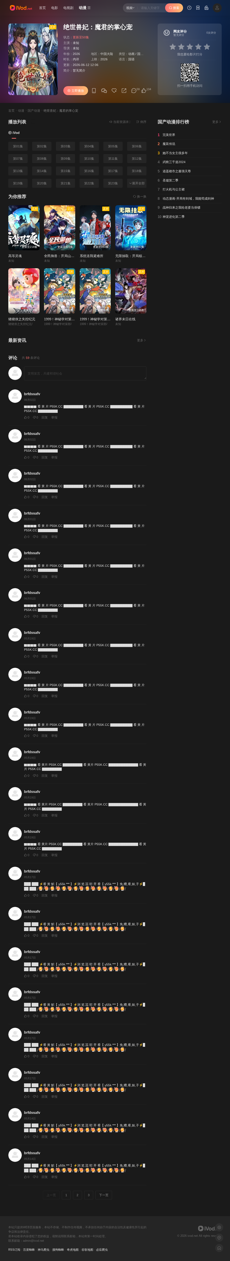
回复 (45, 417)
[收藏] (114, 91)
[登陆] (217, 7)
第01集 (18, 146)
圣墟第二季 (168, 180)
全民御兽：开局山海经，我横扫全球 (71, 256)
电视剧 (68, 8)
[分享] (124, 91)
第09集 (66, 158)
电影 (54, 8)
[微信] (104, 91)
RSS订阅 (14, 1249)
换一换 (141, 196)
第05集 (113, 146)
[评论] (134, 91)
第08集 (42, 158)
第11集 (113, 158)
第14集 (42, 171)
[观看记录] (189, 8)
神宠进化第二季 (171, 217)
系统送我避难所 (91, 256)
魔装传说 (166, 144)
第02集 (42, 146)
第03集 (66, 146)
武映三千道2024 (172, 162)
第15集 (66, 171)
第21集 (66, 183)
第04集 (89, 146)
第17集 (113, 171)
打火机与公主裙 (171, 189)
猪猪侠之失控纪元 (21, 319)
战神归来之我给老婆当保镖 (179, 207)
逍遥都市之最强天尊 (174, 171)
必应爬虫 (102, 1249)
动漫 (21, 110)
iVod (16, 133)
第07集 (18, 158)
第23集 (113, 183)
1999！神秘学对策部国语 (63, 319)
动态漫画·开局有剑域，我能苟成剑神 (186, 199)
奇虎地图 (73, 1249)
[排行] (206, 8)
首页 (42, 8)
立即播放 (77, 90)
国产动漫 (143, 54)
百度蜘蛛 (29, 1249)
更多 (140, 340)
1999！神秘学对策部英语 (98, 319)
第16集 (89, 171)
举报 (54, 417)
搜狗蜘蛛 (58, 1249)
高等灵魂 (15, 256)
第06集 (137, 146)
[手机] (94, 91)
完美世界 (166, 135)
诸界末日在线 (125, 319)
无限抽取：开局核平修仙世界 (137, 256)
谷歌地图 (87, 1249)
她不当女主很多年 (173, 153)
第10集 (89, 158)
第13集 (18, 171)
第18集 (137, 171)
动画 (131, 54)
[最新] (198, 8)
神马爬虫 (43, 1249)
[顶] (143, 91)
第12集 (137, 158)
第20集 (42, 183)
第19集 (18, 183)
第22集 (89, 183)
